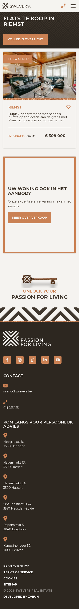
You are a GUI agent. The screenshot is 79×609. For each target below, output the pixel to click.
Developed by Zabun (21, 597)
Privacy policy (16, 566)
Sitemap (10, 584)
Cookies (10, 578)
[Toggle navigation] (73, 6)
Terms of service (18, 572)
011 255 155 (64, 6)
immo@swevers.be (17, 391)
